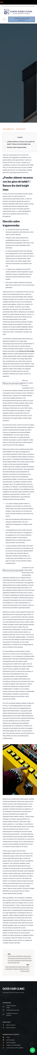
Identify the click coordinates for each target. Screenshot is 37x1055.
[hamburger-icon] (4, 19)
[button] (32, 1050)
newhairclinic (21, 129)
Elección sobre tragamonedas (16, 147)
